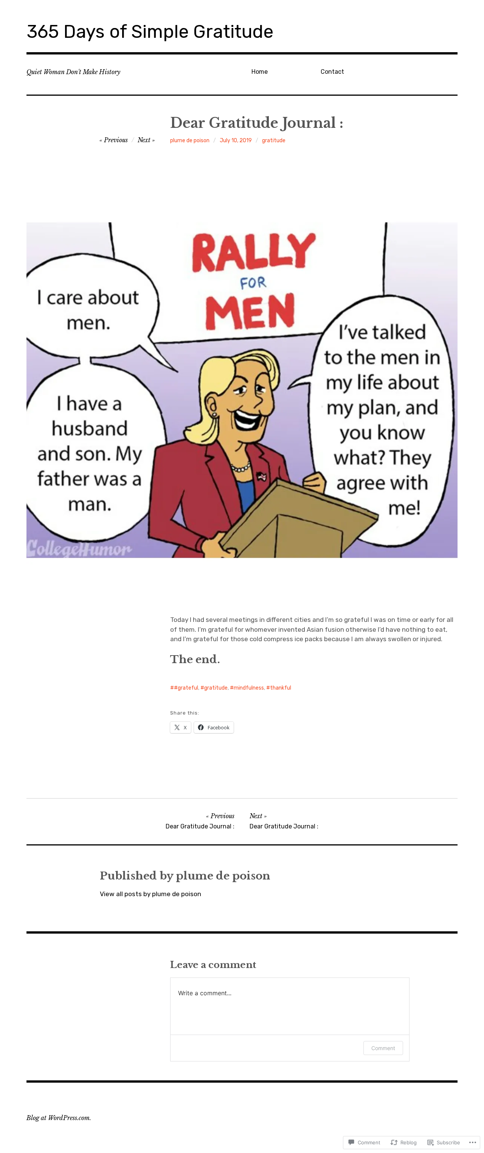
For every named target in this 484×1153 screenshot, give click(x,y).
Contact (332, 71)
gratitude (273, 140)
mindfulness (249, 688)
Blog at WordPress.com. (58, 1118)
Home (259, 71)
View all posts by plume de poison (150, 894)
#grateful (186, 688)
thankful (280, 688)
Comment (383, 1048)
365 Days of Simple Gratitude (149, 31)
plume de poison (189, 140)
